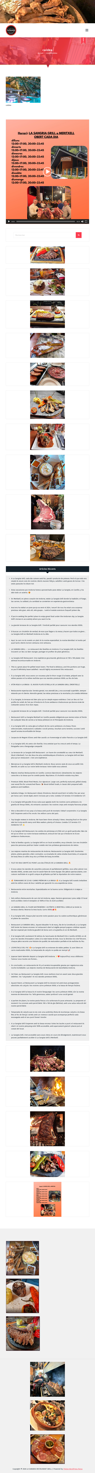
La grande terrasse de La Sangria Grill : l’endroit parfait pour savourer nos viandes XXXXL (47, 625)
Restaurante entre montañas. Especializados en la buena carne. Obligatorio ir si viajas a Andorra (46, 890)
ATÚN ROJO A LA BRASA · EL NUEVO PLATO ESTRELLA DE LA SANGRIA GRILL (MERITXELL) (45, 684)
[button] (47, 171)
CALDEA (49, 53)
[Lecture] (9, 221)
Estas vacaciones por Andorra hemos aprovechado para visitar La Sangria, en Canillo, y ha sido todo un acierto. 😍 (47, 591)
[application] (47, 172)
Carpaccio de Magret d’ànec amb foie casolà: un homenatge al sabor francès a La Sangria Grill (49, 737)
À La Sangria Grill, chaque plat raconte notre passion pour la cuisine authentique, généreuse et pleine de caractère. (49, 917)
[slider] (45, 221)
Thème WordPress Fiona (72, 1469)
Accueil (40, 53)
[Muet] (82, 221)
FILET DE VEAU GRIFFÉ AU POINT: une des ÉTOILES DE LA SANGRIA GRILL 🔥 (41, 863)
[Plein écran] (86, 221)
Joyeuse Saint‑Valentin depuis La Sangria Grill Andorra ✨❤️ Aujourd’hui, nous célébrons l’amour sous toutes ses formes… (47, 957)
